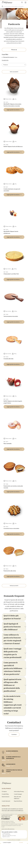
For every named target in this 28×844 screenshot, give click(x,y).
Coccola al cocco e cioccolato (11, 528)
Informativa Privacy (19, 791)
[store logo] (7, 2)
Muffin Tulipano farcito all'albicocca (13, 146)
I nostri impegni (18, 794)
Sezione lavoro (5, 796)
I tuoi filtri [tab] (5, 54)
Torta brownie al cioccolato (11, 316)
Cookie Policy (5, 794)
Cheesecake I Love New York (11, 274)
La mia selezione (21, 2)
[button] (14, 109)
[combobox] (14, 6)
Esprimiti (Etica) (18, 801)
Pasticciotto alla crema (10, 571)
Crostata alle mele (8, 358)
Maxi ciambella (7, 443)
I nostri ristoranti (6, 801)
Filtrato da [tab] (14, 49)
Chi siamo (4, 791)
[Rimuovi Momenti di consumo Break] (2, 57)
